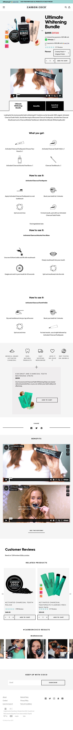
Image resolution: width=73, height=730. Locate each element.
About (4, 697)
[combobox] (62, 52)
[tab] (18, 106)
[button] (69, 7)
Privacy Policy (24, 700)
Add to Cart (47, 400)
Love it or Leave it (8, 704)
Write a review (24, 555)
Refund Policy (24, 697)
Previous (3, 31)
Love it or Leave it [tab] (54, 106)
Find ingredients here (36, 224)
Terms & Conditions (26, 704)
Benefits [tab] (36, 106)
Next (42, 31)
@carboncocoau (36, 636)
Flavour (48, 52)
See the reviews (36, 530)
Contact (5, 700)
